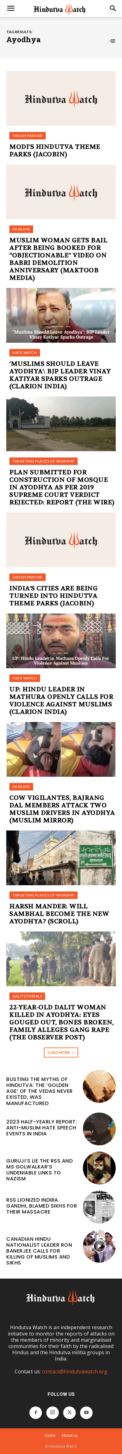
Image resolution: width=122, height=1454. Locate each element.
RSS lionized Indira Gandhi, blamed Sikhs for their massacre (41, 1205)
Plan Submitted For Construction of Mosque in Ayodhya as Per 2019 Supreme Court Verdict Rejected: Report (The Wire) (61, 487)
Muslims (21, 229)
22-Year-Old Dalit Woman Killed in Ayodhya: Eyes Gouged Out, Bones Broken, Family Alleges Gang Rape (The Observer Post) (61, 1022)
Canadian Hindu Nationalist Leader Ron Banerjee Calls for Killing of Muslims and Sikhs (39, 1251)
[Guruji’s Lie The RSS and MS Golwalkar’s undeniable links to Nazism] (99, 1168)
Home (50, 1435)
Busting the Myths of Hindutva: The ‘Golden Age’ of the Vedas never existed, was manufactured (39, 1091)
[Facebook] (35, 1412)
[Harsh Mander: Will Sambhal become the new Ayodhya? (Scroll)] (61, 857)
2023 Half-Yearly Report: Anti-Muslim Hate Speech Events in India (41, 1127)
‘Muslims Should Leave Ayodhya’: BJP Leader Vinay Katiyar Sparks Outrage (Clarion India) (60, 375)
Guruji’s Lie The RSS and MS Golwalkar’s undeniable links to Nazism (39, 1170)
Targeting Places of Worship (43, 461)
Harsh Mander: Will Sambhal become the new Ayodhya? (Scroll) (59, 913)
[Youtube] (86, 1412)
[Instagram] (52, 1412)
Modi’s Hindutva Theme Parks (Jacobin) (54, 150)
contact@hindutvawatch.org (74, 1371)
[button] (11, 8)
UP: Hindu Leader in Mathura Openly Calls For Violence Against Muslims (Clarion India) (61, 700)
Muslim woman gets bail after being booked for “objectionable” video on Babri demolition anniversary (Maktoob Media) (58, 259)
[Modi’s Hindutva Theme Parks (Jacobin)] (61, 98)
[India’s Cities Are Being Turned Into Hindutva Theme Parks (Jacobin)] (61, 539)
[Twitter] (69, 1412)
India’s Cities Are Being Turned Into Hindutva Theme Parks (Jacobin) (53, 595)
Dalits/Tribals (27, 996)
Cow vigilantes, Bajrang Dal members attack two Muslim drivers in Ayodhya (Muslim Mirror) (62, 809)
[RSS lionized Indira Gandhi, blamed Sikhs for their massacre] (99, 1207)
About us (70, 1435)
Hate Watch (25, 352)
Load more (59, 1052)
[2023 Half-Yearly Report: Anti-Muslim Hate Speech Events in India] (99, 1129)
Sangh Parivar (28, 135)
